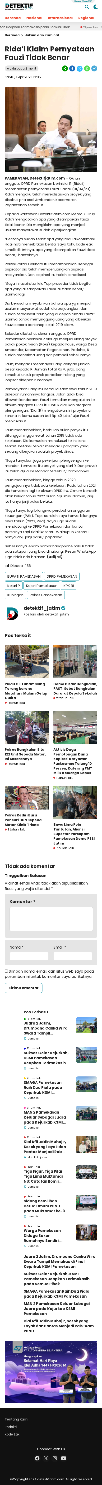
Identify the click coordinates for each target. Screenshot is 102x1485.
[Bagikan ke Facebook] (72, 68)
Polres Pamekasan (46, 594)
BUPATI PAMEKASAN (24, 576)
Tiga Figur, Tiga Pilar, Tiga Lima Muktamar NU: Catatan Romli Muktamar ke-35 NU (44, 1176)
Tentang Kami (16, 1419)
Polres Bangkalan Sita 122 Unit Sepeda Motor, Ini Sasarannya (25, 754)
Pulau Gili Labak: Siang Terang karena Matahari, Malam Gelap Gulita (26, 691)
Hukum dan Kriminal (41, 35)
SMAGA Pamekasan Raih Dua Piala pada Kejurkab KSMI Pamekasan (43, 1087)
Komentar (22, 902)
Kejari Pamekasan (41, 585)
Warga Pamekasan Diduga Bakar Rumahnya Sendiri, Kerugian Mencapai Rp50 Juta (42, 1235)
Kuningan (15, 594)
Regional (86, 17)
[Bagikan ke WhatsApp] (87, 68)
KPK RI (69, 585)
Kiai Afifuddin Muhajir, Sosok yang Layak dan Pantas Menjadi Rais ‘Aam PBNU (45, 1146)
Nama (16, 947)
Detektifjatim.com (47, 178)
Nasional (34, 17)
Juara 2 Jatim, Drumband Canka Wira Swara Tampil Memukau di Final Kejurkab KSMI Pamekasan (46, 1028)
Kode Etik (12, 1434)
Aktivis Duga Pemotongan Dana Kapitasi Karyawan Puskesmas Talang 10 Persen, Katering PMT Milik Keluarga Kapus (72, 761)
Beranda (13, 17)
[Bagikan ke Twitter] (79, 68)
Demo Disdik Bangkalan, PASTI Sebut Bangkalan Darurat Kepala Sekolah (75, 689)
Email (59, 947)
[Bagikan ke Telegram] (94, 68)
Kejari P (13, 585)
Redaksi (11, 1427)
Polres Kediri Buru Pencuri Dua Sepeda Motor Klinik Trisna (23, 820)
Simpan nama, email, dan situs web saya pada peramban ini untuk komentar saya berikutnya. (49, 974)
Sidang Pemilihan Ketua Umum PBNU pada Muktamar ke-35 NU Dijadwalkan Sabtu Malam (45, 1206)
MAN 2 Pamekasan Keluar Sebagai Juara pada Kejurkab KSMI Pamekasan (45, 1117)
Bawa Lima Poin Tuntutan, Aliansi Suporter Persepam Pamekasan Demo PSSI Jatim (74, 833)
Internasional (60, 17)
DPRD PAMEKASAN (62, 576)
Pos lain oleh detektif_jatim (46, 614)
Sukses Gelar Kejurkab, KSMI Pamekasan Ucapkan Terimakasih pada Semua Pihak (46, 1057)
